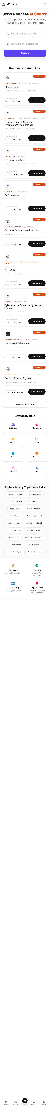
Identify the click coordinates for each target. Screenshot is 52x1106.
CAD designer (11, 195)
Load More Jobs (25, 404)
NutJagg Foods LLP (13, 340)
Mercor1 (8, 302)
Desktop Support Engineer (18, 378)
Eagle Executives (12, 227)
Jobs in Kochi (16, 545)
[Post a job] (25, 1100)
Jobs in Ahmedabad (34, 523)
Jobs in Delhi (17, 501)
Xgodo (7, 156)
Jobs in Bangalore (16, 494)
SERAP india (9, 191)
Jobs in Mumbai (35, 494)
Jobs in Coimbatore (35, 552)
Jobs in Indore (33, 545)
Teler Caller (10, 270)
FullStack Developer (14, 160)
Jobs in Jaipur (15, 530)
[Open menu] (45, 4)
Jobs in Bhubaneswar (33, 537)
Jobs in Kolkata (14, 523)
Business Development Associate (21, 230)
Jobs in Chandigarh (14, 552)
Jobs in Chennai (14, 516)
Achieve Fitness (12, 83)
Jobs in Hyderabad (34, 516)
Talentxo (9, 118)
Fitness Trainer (12, 87)
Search (25, 53)
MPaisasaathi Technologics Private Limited (21, 263)
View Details (36, 100)
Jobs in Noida (15, 509)
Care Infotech (11, 375)
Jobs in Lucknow (33, 530)
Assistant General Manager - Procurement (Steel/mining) (19, 123)
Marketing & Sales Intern (16, 343)
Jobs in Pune (33, 501)
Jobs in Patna (13, 537)
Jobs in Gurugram (33, 509)
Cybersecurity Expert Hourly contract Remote (23, 307)
